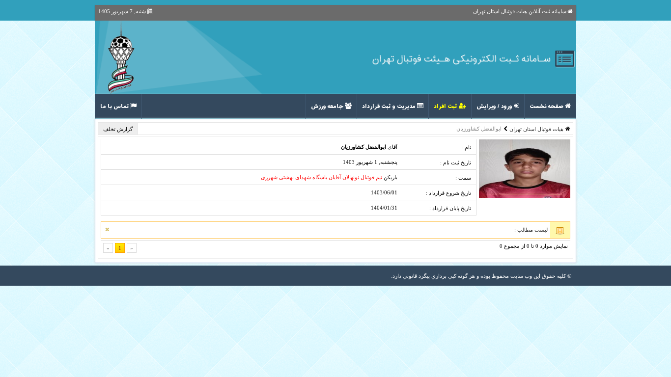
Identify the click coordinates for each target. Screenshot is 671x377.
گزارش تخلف (118, 129)
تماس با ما (115, 106)
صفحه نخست (547, 106)
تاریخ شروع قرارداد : (448, 193)
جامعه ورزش (328, 106)
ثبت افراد (446, 106)
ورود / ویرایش (495, 106)
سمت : (463, 178)
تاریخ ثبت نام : (455, 162)
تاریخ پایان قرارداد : (450, 208)
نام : (466, 147)
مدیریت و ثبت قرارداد (389, 106)
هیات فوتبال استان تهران (536, 129)
